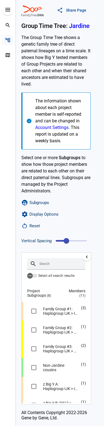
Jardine (79, 25)
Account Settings (52, 127)
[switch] (32, 276)
